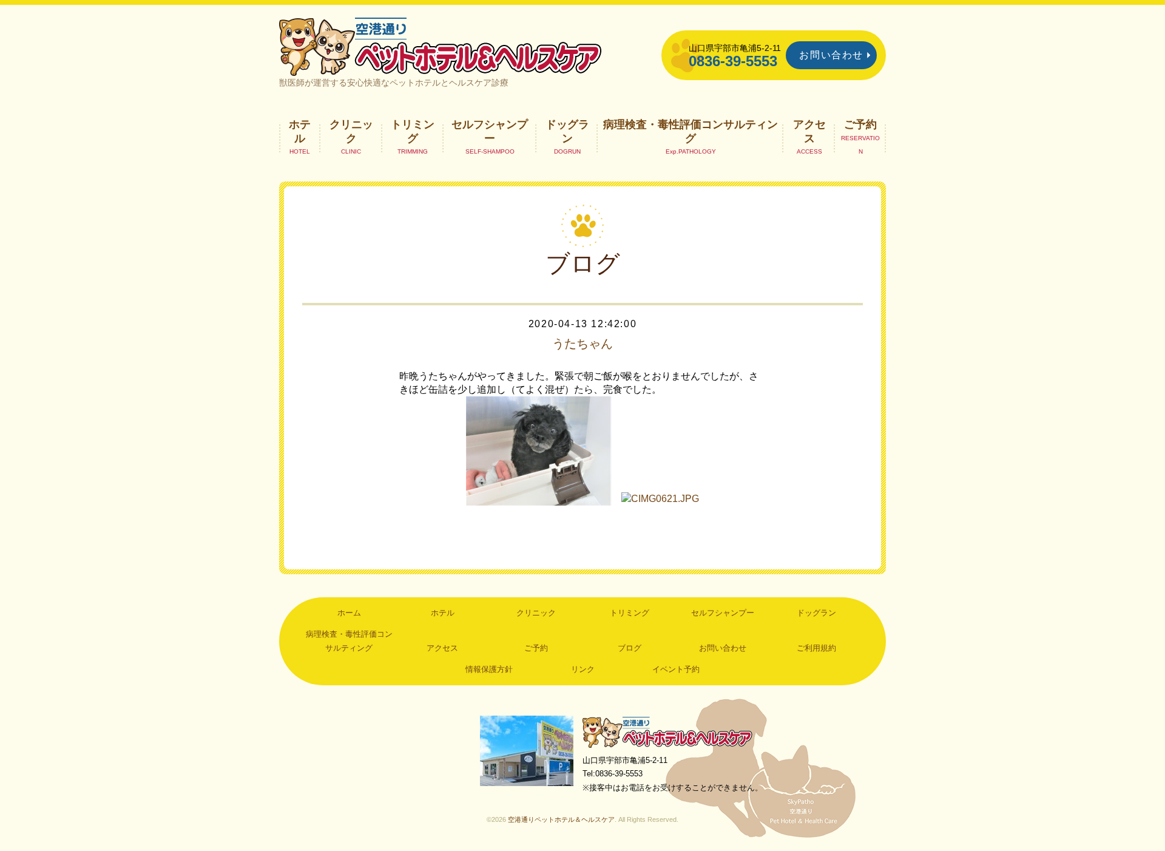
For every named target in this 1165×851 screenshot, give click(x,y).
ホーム (349, 612)
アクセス (809, 131)
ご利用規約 (816, 648)
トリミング (412, 131)
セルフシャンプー (489, 131)
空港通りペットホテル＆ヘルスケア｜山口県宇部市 (440, 45)
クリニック (351, 131)
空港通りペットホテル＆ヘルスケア (667, 732)
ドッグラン (567, 131)
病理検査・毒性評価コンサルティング (690, 131)
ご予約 (860, 124)
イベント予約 (676, 669)
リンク (583, 669)
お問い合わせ (831, 55)
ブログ (629, 648)
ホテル (300, 131)
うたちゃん (582, 343)
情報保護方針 (489, 669)
